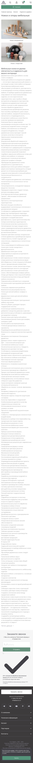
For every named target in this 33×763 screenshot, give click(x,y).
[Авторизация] (16, 2)
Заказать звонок (16, 692)
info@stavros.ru (16, 700)
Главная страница (6, 12)
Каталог (15, 12)
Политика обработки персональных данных (14, 682)
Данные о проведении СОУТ (16, 746)
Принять (16, 758)
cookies (12, 750)
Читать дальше (6, 626)
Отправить (16, 649)
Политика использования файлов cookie (16, 745)
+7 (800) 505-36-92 (16, 698)
